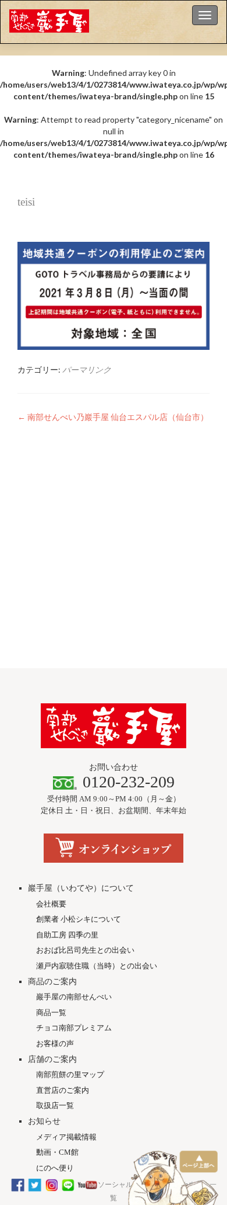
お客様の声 (55, 1043)
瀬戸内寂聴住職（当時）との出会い (96, 965)
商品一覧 (51, 1012)
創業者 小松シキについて (78, 919)
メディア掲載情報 (66, 1137)
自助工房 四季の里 (67, 934)
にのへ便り (55, 1168)
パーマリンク (86, 369)
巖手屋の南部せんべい (74, 996)
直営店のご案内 (62, 1090)
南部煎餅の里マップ (70, 1074)
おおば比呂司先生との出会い (85, 950)
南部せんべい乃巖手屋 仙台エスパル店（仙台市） (112, 417)
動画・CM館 (57, 1152)
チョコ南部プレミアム (74, 1027)
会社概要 (51, 904)
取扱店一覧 (55, 1105)
